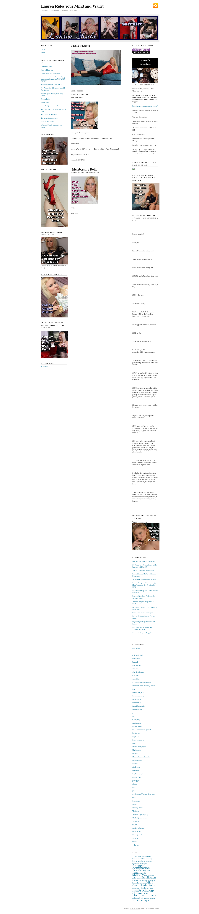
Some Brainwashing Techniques (142, 613)
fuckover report (149, 875)
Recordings (136, 801)
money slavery (137, 760)
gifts (133, 716)
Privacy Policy (45, 99)
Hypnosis (135, 737)
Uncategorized (137, 835)
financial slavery (139, 873)
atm (133, 652)
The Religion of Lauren (139, 818)
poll (133, 787)
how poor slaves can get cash (141, 730)
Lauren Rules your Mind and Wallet (72, 6)
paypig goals (136, 781)
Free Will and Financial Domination (143, 562)
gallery (134, 878)
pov (133, 791)
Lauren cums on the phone (147, 880)
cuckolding (135, 679)
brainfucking (147, 859)
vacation (135, 838)
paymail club (136, 777)
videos (134, 842)
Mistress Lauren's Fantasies (141, 757)
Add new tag (146, 856)
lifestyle (143, 883)
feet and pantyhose (138, 692)
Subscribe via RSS (155, 5)
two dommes (136, 831)
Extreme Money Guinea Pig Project (143, 686)
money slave (136, 888)
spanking (146, 898)
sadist (134, 898)
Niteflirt (134, 764)
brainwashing (138, 861)
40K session (136, 648)
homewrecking (137, 726)
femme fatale (136, 703)
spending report (137, 808)
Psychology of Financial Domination (143, 892)
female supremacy (138, 696)
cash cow (135, 669)
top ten (134, 825)
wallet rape (135, 845)
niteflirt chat (136, 767)
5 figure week (136, 856)
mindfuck (135, 753)
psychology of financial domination (143, 794)
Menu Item (44, 367)
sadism (134, 804)
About (43, 53)
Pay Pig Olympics (138, 774)
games (134, 713)
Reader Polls (45, 102)
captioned (149, 861)
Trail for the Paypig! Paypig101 (142, 633)
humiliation (136, 733)
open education (135, 909)
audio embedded (137, 655)
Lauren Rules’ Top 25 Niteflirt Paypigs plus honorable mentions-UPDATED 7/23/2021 (53, 79)
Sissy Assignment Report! (49, 106)
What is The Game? (47, 122)
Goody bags (136, 720)
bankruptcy (136, 659)
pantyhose (135, 770)
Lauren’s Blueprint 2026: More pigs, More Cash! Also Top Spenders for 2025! (144, 585)
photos (134, 784)
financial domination (138, 706)
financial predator (137, 709)
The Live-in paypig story (140, 814)
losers (134, 743)
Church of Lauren (46, 67)
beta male (135, 662)
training (152, 898)
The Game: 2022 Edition (49, 115)
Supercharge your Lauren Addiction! (144, 579)
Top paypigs (136, 821)
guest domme (136, 723)
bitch (141, 859)
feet (133, 689)
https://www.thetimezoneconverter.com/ (145, 106)
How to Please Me (47, 70)
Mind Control (136, 750)
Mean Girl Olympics (139, 747)
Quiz (134, 798)
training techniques (138, 828)
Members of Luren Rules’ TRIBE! (52, 85)
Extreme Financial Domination (142, 682)
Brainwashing (136, 665)
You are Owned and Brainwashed (143, 570)
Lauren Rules (136, 883)
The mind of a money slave (49, 118)
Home (43, 49)
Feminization (136, 699)
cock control (136, 676)
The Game (135, 811)
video (134, 901)
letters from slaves (138, 740)
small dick (140, 898)
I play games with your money (51, 73)
